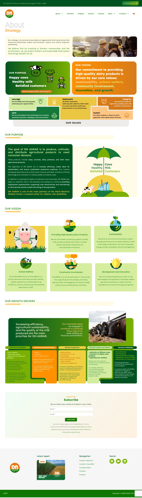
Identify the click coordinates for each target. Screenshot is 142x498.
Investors (122, 14)
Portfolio (70, 14)
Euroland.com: (75, 429)
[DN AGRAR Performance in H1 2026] (51, 479)
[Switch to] (134, 13)
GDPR (5, 493)
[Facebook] (111, 461)
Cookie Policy (76, 432)
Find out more (129, 3)
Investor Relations (86, 460)
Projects (81, 14)
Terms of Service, (85, 429)
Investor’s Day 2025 (86, 464)
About (58, 14)
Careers (91, 14)
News (110, 14)
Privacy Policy (77, 424)
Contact (101, 14)
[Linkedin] (124, 461)
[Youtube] (118, 461)
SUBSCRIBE (71, 419)
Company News (85, 468)
